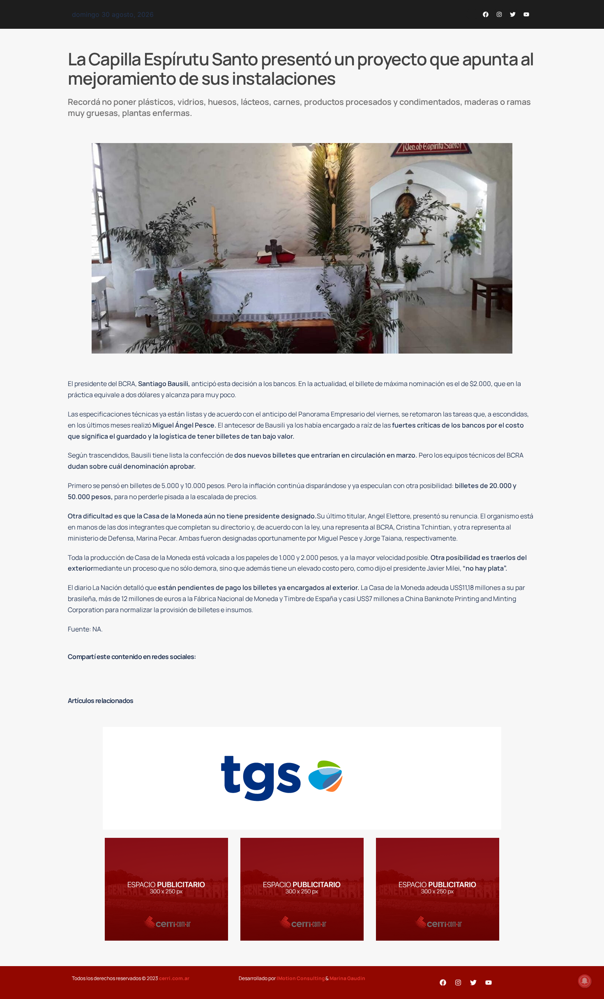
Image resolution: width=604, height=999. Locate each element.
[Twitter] (513, 14)
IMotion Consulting (301, 978)
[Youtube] (526, 14)
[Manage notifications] (584, 980)
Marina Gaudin (347, 978)
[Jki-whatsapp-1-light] (472, 14)
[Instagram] (499, 14)
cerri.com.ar (174, 978)
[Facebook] (485, 14)
